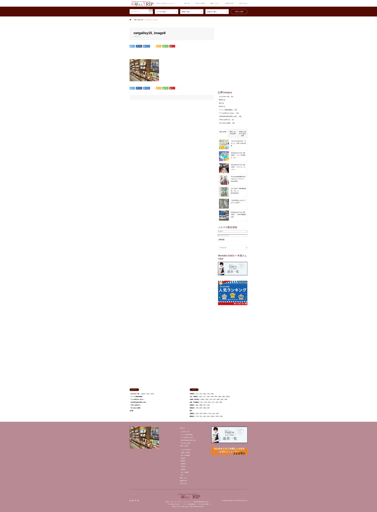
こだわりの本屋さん (186, 449)
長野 (221, 402)
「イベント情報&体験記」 (226, 110)
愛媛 (201, 405)
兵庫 (201, 413)
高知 (208, 405)
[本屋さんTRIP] (188, 497)
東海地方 (192, 408)
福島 (218, 399)
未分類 (131, 410)
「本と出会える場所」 (225, 123)
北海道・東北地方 (194, 399)
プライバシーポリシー (176, 501)
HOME (167, 501)
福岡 (220, 396)
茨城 (221, 416)
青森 (226, 399)
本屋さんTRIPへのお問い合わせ (180, 506)
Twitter (133, 500)
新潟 (209, 402)
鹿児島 (228, 396)
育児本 (221, 106)
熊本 (216, 396)
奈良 (213, 413)
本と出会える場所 (185, 443)
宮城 (207, 399)
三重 (197, 408)
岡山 (201, 393)
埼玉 (201, 416)
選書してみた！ (215, 3)
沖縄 (212, 396)
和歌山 (205, 413)
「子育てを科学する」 (225, 119)
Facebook (135, 500)
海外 (191, 410)
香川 (205, 405)
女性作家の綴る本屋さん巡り (188, 440)
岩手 (214, 399)
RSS (138, 500)
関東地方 (192, 416)
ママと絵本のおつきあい (187, 437)
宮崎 (208, 396)
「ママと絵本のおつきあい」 (227, 113)
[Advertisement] (232, 57)
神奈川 (213, 416)
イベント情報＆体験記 (187, 434)
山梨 (205, 402)
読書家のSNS (229, 3)
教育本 (221, 100)
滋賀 (217, 413)
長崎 (223, 396)
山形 (210, 399)
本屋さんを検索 (200, 3)
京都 (197, 413)
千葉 (197, 416)
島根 (205, 393)
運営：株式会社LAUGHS (197, 506)
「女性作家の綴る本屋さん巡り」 (228, 116)
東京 (205, 416)
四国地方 (192, 405)
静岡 (208, 408)
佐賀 (200, 396)
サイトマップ (187, 501)
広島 (208, 393)
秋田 (222, 399)
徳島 (197, 405)
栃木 (208, 416)
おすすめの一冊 (185, 431)
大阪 (210, 413)
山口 (197, 393)
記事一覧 (187, 3)
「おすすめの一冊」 (224, 96)
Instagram (130, 500)
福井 (217, 402)
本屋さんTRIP (232, 500)
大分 (204, 396)
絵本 (220, 103)
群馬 (217, 416)
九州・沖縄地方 (194, 396)
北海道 (202, 399)
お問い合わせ (243, 3)
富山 (202, 402)
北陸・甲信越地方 (194, 402)
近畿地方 (192, 413)
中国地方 (192, 393)
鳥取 (212, 393)
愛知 (205, 408)
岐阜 (201, 408)
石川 (213, 402)
